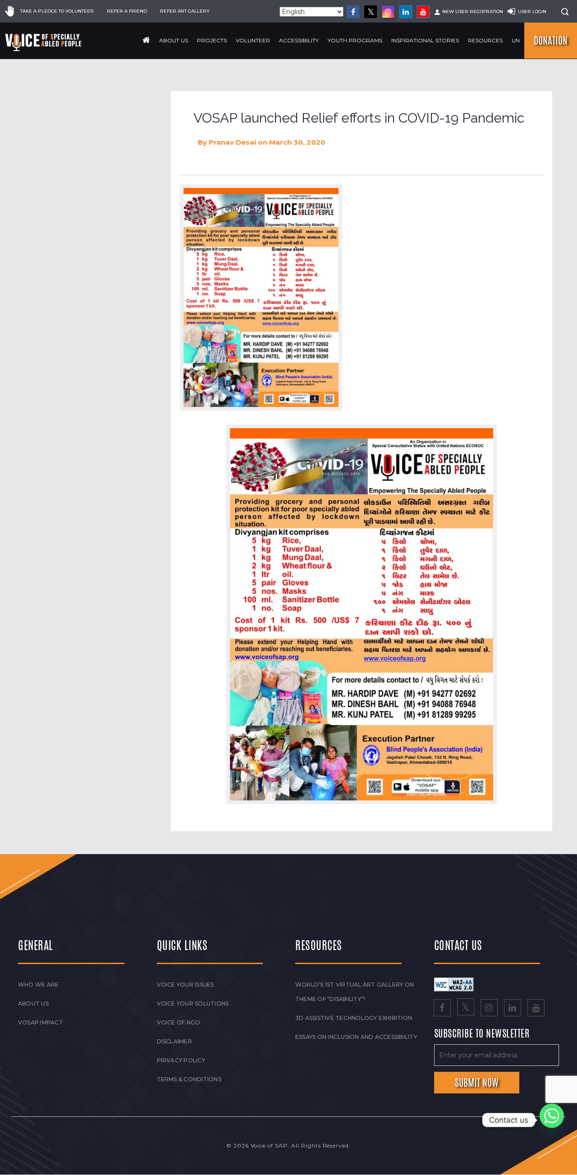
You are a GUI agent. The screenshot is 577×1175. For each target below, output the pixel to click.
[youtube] (423, 11)
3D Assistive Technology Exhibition (353, 1018)
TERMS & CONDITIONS (189, 1079)
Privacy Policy (181, 1060)
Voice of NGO (179, 1022)
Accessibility (299, 40)
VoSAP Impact (40, 1022)
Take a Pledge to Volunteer (57, 11)
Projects (212, 40)
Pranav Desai (232, 142)
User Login (532, 11)
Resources (485, 40)
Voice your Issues (185, 984)
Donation (551, 40)
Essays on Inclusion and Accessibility (356, 1036)
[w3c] (454, 984)
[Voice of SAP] (44, 42)
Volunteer (253, 40)
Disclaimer (174, 1041)
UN (516, 40)
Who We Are (38, 984)
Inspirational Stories (425, 40)
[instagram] (388, 11)
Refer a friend (127, 11)
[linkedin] (406, 11)
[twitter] (370, 11)
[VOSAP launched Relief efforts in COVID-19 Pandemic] (261, 297)
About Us (173, 40)
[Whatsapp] (552, 1120)
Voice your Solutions (193, 1003)
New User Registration (472, 11)
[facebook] (353, 11)
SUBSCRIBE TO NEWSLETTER (482, 1034)
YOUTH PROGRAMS (355, 40)
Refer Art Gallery (185, 11)
